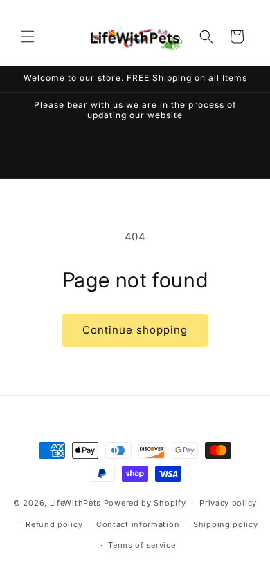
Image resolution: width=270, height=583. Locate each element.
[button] (27, 36)
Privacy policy (228, 503)
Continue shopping (135, 329)
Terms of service (141, 545)
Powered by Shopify (145, 503)
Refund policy (54, 524)
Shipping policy (225, 524)
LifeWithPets (77, 503)
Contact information (137, 524)
